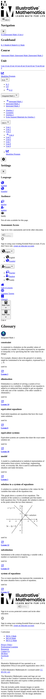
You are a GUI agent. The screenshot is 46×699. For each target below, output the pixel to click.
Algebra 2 (10, 115)
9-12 (3, 80)
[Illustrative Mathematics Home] (23, 9)
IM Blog (4, 654)
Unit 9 (8, 146)
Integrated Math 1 (8, 96)
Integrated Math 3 (13, 106)
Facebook (5, 656)
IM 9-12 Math (11, 640)
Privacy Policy (6, 645)
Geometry (10, 113)
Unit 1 (8, 127)
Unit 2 (8, 129)
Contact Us (5, 651)
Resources (5, 649)
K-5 (7, 84)
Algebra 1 (10, 110)
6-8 (7, 87)
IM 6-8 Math (11, 638)
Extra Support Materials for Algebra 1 (20, 117)
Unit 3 (8, 132)
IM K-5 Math (11, 636)
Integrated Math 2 (13, 104)
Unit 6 (8, 139)
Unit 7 (8, 142)
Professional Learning (9, 647)
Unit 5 (8, 137)
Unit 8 (8, 144)
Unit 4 (4, 123)
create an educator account (23, 246)
